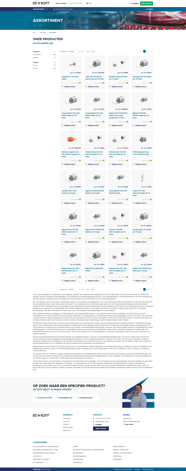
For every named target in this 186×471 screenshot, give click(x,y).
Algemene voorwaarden (123, 469)
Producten (67, 418)
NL (88, 3)
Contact (66, 424)
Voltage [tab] (35, 62)
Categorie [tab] (36, 51)
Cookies (137, 469)
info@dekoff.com (65, 398)
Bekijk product (69, 87)
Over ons (66, 421)
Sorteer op (63, 51)
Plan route (129, 424)
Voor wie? (66, 430)
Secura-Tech (45, 469)
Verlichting (43, 32)
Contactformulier (86, 398)
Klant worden (147, 3)
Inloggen (135, 3)
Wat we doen (68, 427)
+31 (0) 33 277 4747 (74, 3)
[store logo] (41, 3)
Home (35, 32)
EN (91, 3)
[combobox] (69, 9)
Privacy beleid (148, 469)
